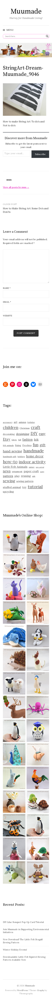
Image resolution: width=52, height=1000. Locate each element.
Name (7, 288)
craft (35, 427)
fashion (27, 439)
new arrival (40, 467)
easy (42, 434)
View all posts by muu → (16, 187)
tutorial (35, 486)
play (17, 476)
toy (24, 487)
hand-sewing (12, 451)
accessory (7, 422)
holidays (21, 456)
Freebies (26, 445)
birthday (31, 422)
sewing (9, 480)
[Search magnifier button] (47, 36)
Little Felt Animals (15, 467)
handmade (33, 450)
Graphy (40, 990)
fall (19, 440)
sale (33, 476)
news (7, 471)
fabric (14, 440)
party (42, 472)
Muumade (26, 11)
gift (42, 445)
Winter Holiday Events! (15, 949)
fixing (18, 445)
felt (36, 439)
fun (35, 444)
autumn (22, 422)
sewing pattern (24, 481)
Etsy (6, 439)
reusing (26, 476)
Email (7, 302)
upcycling (8, 491)
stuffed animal (12, 487)
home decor (34, 456)
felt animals (8, 445)
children (10, 427)
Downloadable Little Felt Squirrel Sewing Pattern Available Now (24, 958)
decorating (9, 434)
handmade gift (9, 456)
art (15, 422)
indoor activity (32, 461)
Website (7, 315)
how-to (10, 461)
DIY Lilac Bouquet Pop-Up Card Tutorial (23, 922)
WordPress (22, 990)
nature (32, 467)
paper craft (31, 471)
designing (22, 434)
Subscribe (40, 154)
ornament (17, 471)
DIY (34, 433)
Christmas (25, 428)
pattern (8, 476)
